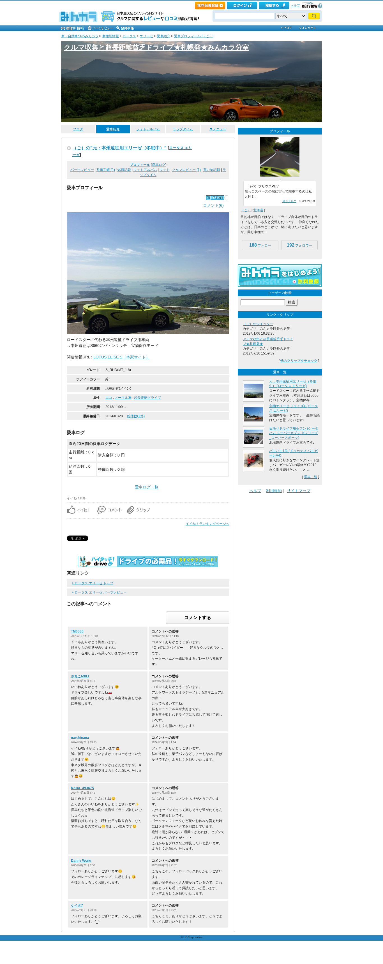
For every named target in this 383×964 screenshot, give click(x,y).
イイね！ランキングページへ (207, 524)
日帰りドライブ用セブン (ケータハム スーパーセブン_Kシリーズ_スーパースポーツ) (293, 433)
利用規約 (274, 490)
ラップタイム (183, 129)
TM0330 (77, 631)
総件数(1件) (136, 416)
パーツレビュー (82, 170)
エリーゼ (146, 36)
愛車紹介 (163, 36)
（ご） (246, 210)
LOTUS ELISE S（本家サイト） (121, 357)
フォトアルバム (148, 129)
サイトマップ (298, 490)
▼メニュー (217, 129)
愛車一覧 (310, 477)
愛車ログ (158, 165)
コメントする (197, 617)
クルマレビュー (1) (186, 170)
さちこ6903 (80, 676)
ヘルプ (295, 5)
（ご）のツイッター (258, 324)
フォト (165, 170)
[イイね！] (215, 197)
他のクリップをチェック (298, 361)
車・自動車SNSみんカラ (79, 36)
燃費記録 (124, 170)
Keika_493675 (82, 788)
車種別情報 (110, 36)
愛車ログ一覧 (146, 487)
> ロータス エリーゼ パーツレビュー (99, 592)
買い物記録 (211, 170)
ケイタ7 (77, 905)
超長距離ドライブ (147, 398)
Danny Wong (81, 861)
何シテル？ (289, 201)
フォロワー (299, 245)
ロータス (129, 36)
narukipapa (80, 738)
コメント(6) (213, 205)
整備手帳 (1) (105, 170)
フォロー (260, 245)
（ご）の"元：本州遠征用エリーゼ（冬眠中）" (119, 147)
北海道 (258, 210)
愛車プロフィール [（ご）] (193, 36)
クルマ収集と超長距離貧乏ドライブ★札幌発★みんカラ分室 (156, 47)
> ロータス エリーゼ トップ (92, 583)
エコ (108, 398)
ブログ (78, 129)
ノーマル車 (123, 398)
